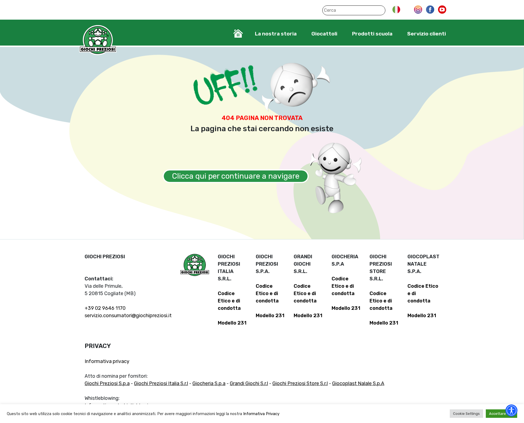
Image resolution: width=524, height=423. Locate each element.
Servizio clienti (426, 34)
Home (238, 33)
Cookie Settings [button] (466, 414)
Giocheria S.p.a (208, 383)
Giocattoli (324, 34)
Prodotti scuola (372, 34)
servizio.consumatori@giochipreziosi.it (128, 316)
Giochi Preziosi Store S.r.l (300, 383)
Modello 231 (232, 323)
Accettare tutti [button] (501, 414)
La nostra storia (276, 34)
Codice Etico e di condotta (229, 300)
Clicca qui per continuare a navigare (235, 176)
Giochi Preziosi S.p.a (107, 383)
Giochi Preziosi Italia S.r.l (161, 383)
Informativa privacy (107, 361)
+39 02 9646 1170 (105, 308)
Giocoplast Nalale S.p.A (358, 383)
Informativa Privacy (261, 413)
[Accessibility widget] (511, 410)
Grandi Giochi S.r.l (249, 383)
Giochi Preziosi (98, 40)
